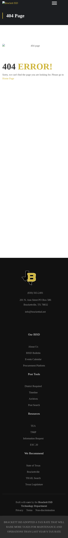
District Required (33, 386)
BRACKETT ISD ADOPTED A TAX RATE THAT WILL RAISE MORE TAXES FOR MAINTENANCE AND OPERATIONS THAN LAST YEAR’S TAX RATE (34, 527)
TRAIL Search (33, 478)
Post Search (34, 405)
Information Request (33, 438)
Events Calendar (33, 359)
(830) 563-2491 (35, 293)
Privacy (19, 510)
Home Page (8, 78)
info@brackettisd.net (35, 311)
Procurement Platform (34, 365)
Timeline (33, 392)
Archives (33, 398)
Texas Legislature (34, 484)
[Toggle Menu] (54, 3)
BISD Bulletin (33, 353)
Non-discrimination (45, 510)
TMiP (33, 432)
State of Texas (33, 465)
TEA (33, 426)
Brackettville (33, 471)
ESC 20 (34, 444)
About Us (33, 346)
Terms (29, 510)
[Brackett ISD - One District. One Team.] (15, 3)
